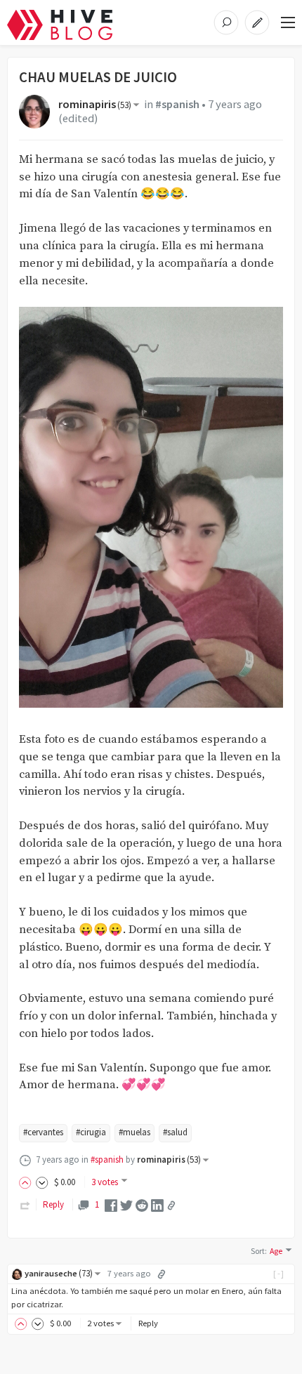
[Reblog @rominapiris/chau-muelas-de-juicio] (25, 1204)
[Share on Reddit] (142, 1204)
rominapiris (94, 104)
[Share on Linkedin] (157, 1204)
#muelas (134, 1132)
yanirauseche (59, 1273)
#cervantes (43, 1132)
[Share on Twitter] (126, 1204)
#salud (175, 1132)
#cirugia (91, 1132)
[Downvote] (42, 1182)
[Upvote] (27, 1182)
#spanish (177, 104)
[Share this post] (171, 1205)
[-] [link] (279, 1273)
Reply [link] (53, 1204)
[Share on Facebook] (111, 1204)
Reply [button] (148, 1323)
